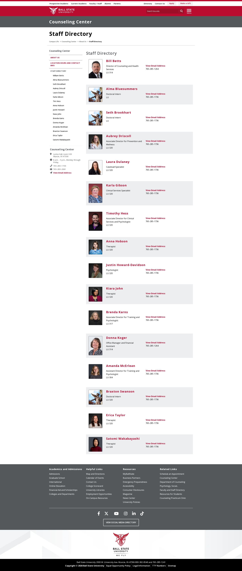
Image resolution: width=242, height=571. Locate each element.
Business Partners (131, 478)
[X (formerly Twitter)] (106, 513)
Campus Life (54, 41)
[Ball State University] (121, 545)
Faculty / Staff (95, 3)
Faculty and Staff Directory (172, 490)
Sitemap (172, 565)
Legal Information (141, 565)
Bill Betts (113, 61)
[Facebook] (98, 513)
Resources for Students (171, 494)
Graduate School (57, 478)
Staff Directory (58, 71)
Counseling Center (70, 22)
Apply (171, 3)
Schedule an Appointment (172, 474)
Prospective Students (59, 3)
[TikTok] (142, 513)
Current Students (78, 3)
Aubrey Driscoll (118, 136)
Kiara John (114, 288)
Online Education (57, 486)
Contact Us (160, 3)
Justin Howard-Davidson (125, 265)
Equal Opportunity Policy (118, 565)
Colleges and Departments (61, 494)
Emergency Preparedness (135, 482)
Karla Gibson (116, 185)
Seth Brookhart (118, 112)
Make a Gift (185, 3)
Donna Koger (116, 338)
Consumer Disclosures (133, 490)
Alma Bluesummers (122, 89)
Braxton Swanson (120, 391)
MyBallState (128, 474)
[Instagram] (125, 513)
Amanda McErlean (120, 366)
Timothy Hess (117, 213)
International (55, 482)
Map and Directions (95, 474)
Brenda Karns (117, 312)
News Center (129, 498)
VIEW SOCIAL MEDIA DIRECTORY (121, 522)
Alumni (108, 3)
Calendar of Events (95, 478)
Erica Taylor (115, 415)
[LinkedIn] (134, 513)
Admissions (54, 474)
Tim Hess (57, 101)
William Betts (58, 75)
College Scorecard (94, 486)
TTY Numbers (159, 565)
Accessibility (128, 486)
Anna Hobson (117, 241)
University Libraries (95, 490)
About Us (82, 41)
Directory (148, 3)
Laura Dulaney (118, 162)
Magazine (127, 494)
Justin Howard (58, 110)
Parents (117, 3)
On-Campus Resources (97, 498)
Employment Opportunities (99, 494)
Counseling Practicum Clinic (173, 498)
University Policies (131, 502)
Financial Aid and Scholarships (63, 490)
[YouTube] (116, 513)
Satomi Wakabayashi (123, 438)
